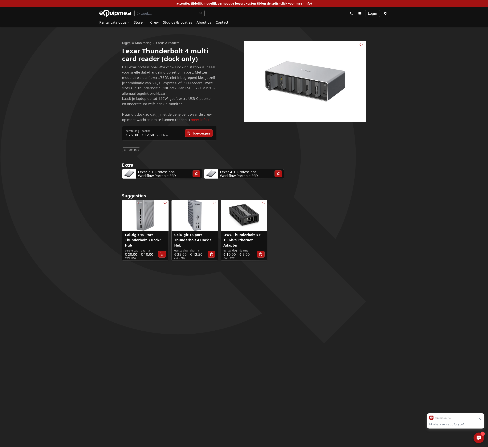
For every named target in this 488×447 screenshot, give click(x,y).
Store (138, 22)
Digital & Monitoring (137, 43)
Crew (154, 22)
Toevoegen (201, 133)
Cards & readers (168, 43)
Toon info (133, 149)
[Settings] (385, 13)
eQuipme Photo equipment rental (115, 13)
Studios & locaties (177, 22)
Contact (222, 22)
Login (372, 13)
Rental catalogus (112, 22)
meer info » (200, 119)
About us (204, 22)
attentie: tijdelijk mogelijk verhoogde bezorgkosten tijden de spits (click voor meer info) (244, 3)
